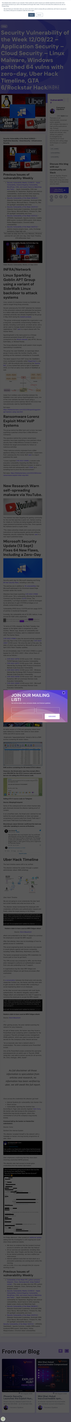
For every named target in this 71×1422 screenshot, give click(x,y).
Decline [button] (39, 15)
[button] (64, 693)
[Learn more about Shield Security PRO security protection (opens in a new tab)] (3, 1419)
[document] (35, 711)
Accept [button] (31, 15)
